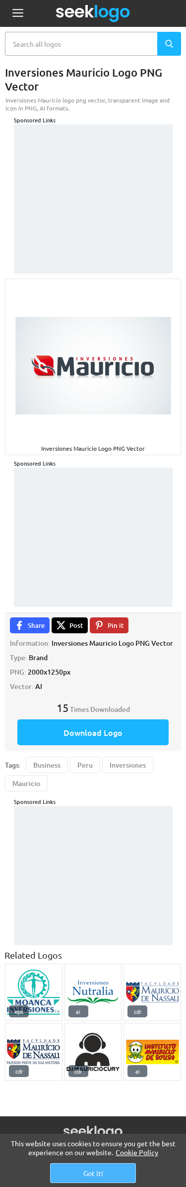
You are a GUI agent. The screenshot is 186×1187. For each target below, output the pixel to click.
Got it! (93, 1173)
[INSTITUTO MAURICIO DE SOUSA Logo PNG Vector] (152, 1052)
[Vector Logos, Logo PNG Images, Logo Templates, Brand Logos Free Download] (93, 13)
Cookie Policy (137, 1152)
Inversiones (128, 765)
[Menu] (17, 13)
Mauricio (26, 783)
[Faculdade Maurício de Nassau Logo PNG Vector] (152, 992)
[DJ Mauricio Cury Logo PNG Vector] (93, 1052)
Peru (85, 765)
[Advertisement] (93, 186)
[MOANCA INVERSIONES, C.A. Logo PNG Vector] (33, 992)
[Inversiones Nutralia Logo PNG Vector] (93, 992)
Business (47, 765)
